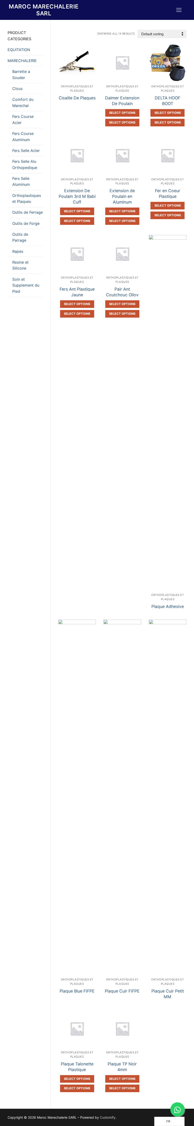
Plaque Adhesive (167, 606)
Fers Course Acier (23, 119)
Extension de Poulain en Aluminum (122, 196)
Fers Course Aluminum (23, 136)
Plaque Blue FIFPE (77, 991)
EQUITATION (19, 49)
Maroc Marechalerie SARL (44, 10)
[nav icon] (178, 10)
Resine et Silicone (20, 265)
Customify (107, 1117)
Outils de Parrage (20, 237)
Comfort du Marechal (22, 102)
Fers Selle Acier (26, 150)
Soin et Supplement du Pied (25, 285)
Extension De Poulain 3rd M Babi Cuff (77, 196)
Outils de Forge (26, 223)
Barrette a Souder (21, 74)
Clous (17, 88)
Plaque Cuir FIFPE (122, 991)
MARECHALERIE (22, 60)
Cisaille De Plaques (77, 97)
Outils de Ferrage (27, 212)
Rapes (17, 251)
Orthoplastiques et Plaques (26, 198)
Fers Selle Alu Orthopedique (24, 164)
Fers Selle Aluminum (21, 181)
